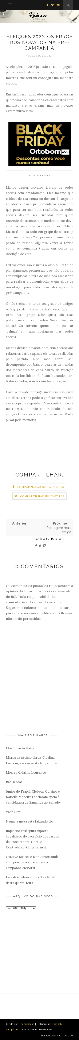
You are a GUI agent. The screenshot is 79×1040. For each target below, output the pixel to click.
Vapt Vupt (13, 812)
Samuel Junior (49, 539)
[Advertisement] (33, 944)
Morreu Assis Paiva (20, 748)
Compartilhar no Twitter (42, 496)
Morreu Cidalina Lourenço (26, 772)
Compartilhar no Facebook (40, 486)
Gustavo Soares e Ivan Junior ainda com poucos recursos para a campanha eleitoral (32, 862)
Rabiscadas (14, 782)
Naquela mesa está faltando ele (29, 821)
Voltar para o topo (55, 1035)
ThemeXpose (26, 1023)
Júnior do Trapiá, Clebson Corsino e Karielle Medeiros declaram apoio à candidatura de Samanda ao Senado (33, 797)
